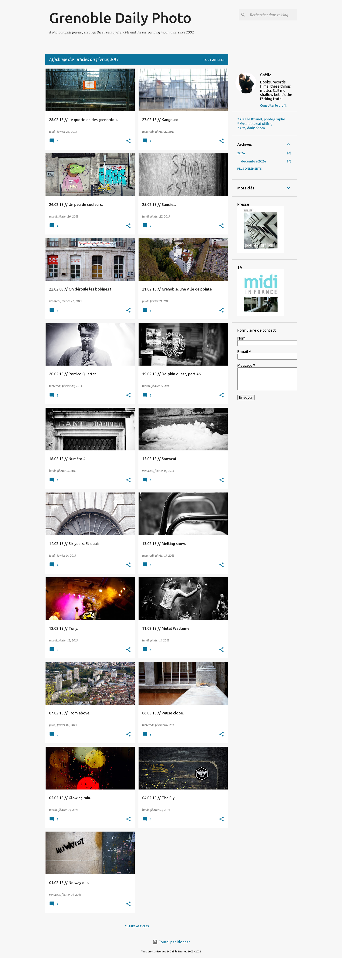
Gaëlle (265, 75)
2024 (241, 153)
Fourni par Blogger (174, 942)
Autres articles (137, 926)
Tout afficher (214, 59)
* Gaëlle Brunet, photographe (261, 119)
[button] (128, 141)
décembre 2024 (253, 161)
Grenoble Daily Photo (120, 18)
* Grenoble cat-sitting (255, 124)
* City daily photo (251, 128)
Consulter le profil (273, 105)
